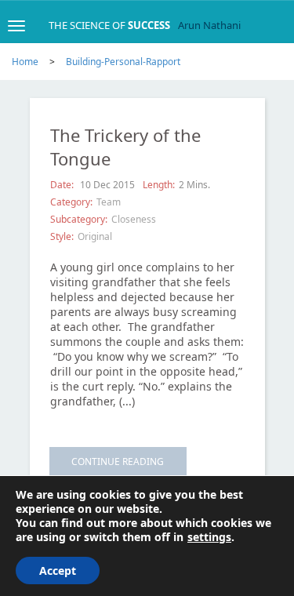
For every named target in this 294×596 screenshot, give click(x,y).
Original (95, 236)
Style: (62, 236)
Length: (159, 184)
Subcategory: (78, 219)
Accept (57, 570)
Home (25, 61)
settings (209, 537)
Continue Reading (117, 461)
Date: (63, 184)
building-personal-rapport (123, 61)
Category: (71, 202)
